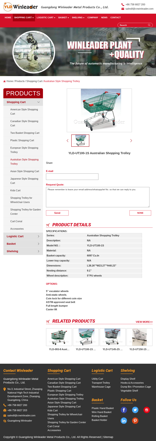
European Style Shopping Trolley (24, 150)
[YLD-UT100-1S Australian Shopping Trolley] (99, 110)
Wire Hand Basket (101, 412)
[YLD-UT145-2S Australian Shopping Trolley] (112, 337)
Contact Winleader (18, 370)
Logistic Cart (45, 17)
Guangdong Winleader (19, 420)
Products (20, 81)
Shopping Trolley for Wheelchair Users (21, 200)
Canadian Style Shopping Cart (24, 123)
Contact (115, 17)
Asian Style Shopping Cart (24, 171)
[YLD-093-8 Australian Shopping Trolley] (59, 337)
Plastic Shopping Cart (22, 140)
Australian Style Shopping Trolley (62, 81)
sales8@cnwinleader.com (139, 8)
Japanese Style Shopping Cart (24, 180)
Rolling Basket (100, 416)
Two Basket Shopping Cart (24, 133)
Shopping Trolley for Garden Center (25, 211)
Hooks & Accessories (132, 383)
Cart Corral (16, 221)
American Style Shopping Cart (24, 111)
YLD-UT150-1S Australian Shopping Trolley (140, 349)
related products (73, 321)
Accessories (17, 229)
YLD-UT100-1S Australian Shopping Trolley (87, 349)
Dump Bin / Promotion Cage (136, 386)
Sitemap (108, 437)
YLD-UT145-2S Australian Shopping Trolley (114, 349)
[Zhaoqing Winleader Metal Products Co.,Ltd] (20, 6)
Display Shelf (128, 379)
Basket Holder (99, 420)
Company (92, 17)
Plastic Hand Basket (103, 408)
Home (8, 17)
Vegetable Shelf (129, 390)
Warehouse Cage (101, 386)
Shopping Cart (23, 17)
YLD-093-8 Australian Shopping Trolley (60, 349)
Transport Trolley (101, 383)
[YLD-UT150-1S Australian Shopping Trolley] (139, 337)
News (104, 17)
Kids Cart (15, 190)
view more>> (144, 322)
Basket (63, 17)
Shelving (77, 17)
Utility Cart (97, 379)
